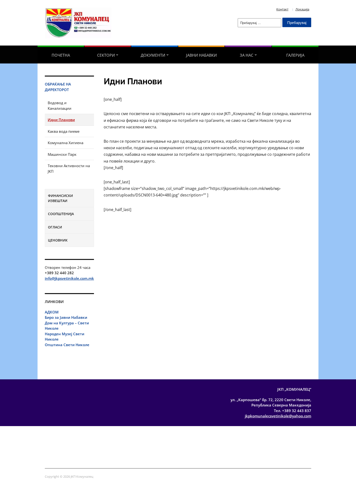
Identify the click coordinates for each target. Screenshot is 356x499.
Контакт (282, 9)
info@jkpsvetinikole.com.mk (69, 278)
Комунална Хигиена (65, 142)
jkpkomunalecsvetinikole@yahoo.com (278, 415)
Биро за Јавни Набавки (66, 317)
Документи (153, 55)
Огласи (55, 227)
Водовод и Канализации (59, 105)
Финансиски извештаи (60, 198)
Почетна (61, 55)
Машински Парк (62, 154)
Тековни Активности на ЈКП (69, 168)
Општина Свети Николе (67, 344)
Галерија (295, 55)
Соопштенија (61, 213)
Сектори (106, 55)
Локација (302, 9)
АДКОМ (52, 312)
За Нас (246, 55)
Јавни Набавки (201, 55)
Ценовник (58, 240)
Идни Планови (61, 119)
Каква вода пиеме (63, 131)
